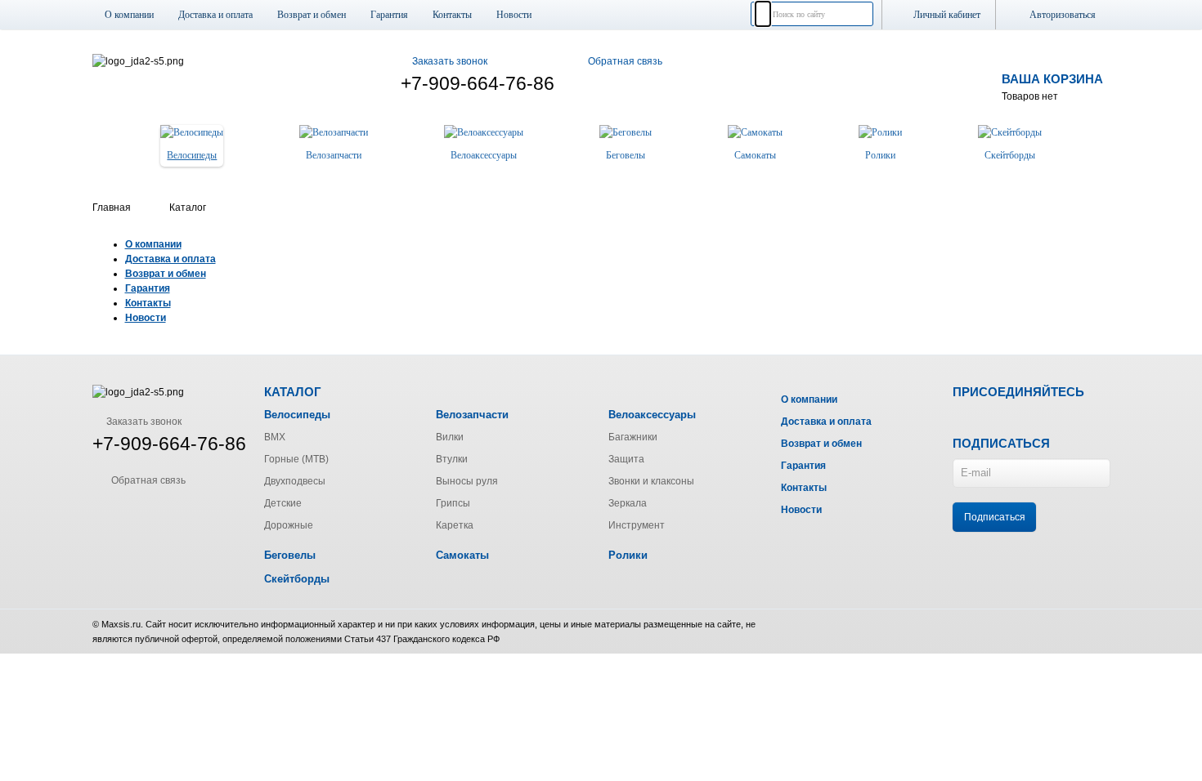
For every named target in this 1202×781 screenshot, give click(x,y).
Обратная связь (625, 61)
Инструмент (636, 525)
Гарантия (389, 14)
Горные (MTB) (296, 459)
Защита (626, 459)
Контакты (452, 14)
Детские (283, 503)
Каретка (454, 525)
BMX (274, 437)
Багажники (632, 437)
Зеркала (627, 503)
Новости (513, 14)
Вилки (450, 437)
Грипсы (453, 503)
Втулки (452, 459)
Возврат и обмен (311, 14)
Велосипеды (297, 414)
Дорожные (288, 525)
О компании (129, 14)
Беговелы (290, 555)
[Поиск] (763, 14)
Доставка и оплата (215, 14)
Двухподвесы (294, 481)
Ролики (628, 555)
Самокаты (462, 555)
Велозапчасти (472, 414)
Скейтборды (297, 579)
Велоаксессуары (652, 414)
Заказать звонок (449, 61)
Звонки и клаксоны (651, 481)
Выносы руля (467, 481)
